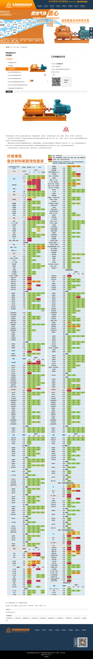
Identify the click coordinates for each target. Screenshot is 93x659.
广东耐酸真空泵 (68, 618)
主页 (11, 47)
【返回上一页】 (42, 605)
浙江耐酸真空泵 (17, 618)
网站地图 (46, 656)
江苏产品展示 (16, 47)
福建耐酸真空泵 (51, 618)
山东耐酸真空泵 (34, 618)
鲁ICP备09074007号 (47, 654)
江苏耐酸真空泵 (24, 47)
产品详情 (9, 91)
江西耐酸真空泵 (59, 618)
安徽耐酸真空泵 (26, 618)
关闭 (37, 605)
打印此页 (31, 605)
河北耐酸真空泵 (76, 618)
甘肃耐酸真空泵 (43, 618)
